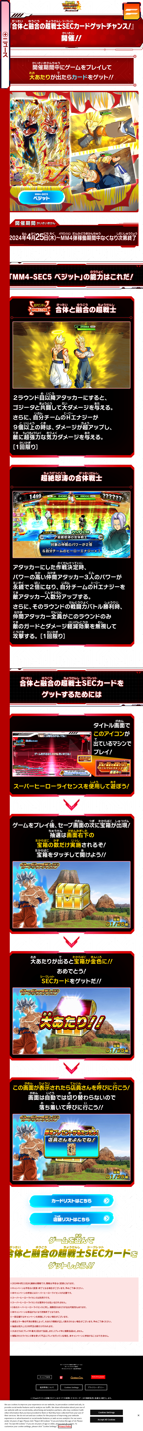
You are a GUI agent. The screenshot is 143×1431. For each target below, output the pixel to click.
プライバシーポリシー (96, 1387)
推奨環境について (47, 1387)
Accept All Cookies (106, 1419)
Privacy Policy (65, 1426)
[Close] (138, 1415)
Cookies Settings (71, 1387)
